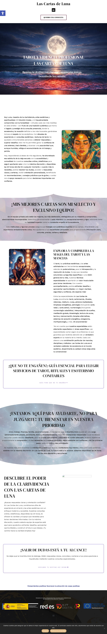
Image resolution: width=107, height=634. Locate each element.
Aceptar (45, 631)
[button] (53, 10)
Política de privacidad (58, 631)
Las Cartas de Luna (53, 3)
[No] (104, 628)
